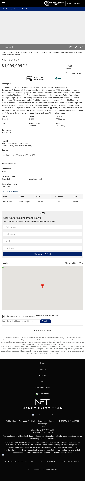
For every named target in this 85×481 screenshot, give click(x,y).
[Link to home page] (54, 3)
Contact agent (7, 47)
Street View (78, 263)
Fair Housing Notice (70, 461)
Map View (69, 263)
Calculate (45, 321)
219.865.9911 (73, 421)
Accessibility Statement (47, 461)
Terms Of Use (11, 461)
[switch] (70, 47)
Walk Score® (46, 330)
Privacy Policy (26, 461)
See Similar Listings (74, 73)
